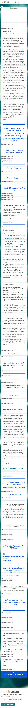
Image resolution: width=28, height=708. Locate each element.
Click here (15, 219)
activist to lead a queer (10, 236)
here (22, 259)
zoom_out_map (25, 29)
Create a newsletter (7, 704)
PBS (9, 235)
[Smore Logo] (5, 2)
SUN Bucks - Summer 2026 (12, 650)
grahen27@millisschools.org (16, 514)
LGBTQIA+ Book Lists (10, 238)
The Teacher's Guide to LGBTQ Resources (15, 241)
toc (2, 7)
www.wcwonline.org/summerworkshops (12, 339)
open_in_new (22, 145)
